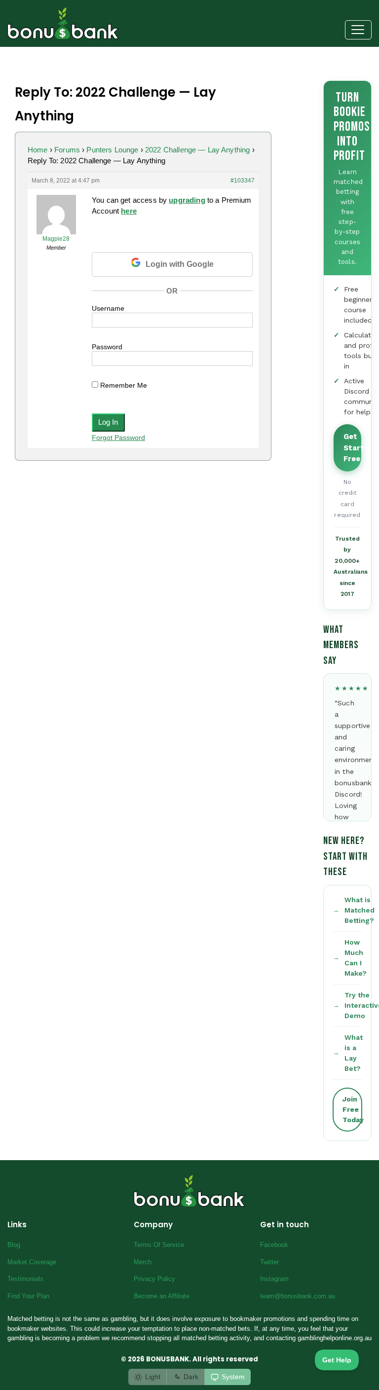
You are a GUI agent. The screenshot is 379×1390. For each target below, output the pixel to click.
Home (38, 150)
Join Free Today (352, 1109)
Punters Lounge (112, 150)
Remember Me (122, 385)
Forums (67, 150)
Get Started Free (352, 447)
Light (152, 1377)
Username (108, 308)
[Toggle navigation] (358, 30)
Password (107, 347)
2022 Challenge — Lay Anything (197, 150)
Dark (191, 1377)
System (233, 1377)
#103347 (242, 180)
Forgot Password (118, 437)
